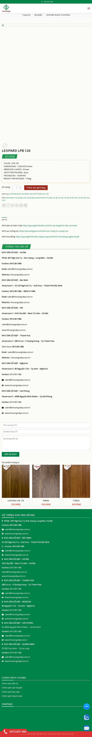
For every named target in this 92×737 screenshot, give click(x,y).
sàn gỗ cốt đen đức (71, 198)
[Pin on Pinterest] (21, 205)
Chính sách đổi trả (10, 683)
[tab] (4, 219)
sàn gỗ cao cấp (58, 198)
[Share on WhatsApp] (4, 205)
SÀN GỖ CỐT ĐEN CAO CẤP (39, 194)
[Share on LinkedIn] (26, 205)
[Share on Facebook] (8, 205)
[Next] (90, 486)
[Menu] (88, 8)
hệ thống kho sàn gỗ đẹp (14, 198)
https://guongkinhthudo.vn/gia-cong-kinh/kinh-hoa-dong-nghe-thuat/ (47, 236)
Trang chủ (26, 15)
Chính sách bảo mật (11, 692)
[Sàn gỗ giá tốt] (29, 8)
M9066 (46, 500)
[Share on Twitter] (13, 205)
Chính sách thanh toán (12, 696)
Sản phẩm (38, 15)
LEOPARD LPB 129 (16, 500)
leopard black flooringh (43, 198)
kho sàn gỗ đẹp (29, 198)
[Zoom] (5, 145)
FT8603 (76, 500)
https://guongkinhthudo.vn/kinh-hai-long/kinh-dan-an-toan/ (50, 225)
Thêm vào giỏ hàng (36, 187)
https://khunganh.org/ (65, 734)
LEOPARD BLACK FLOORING (58, 15)
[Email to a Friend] (17, 205)
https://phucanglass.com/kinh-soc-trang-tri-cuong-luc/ (43, 231)
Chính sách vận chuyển (12, 687)
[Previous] (2, 486)
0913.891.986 (48, 2)
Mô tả (4, 220)
